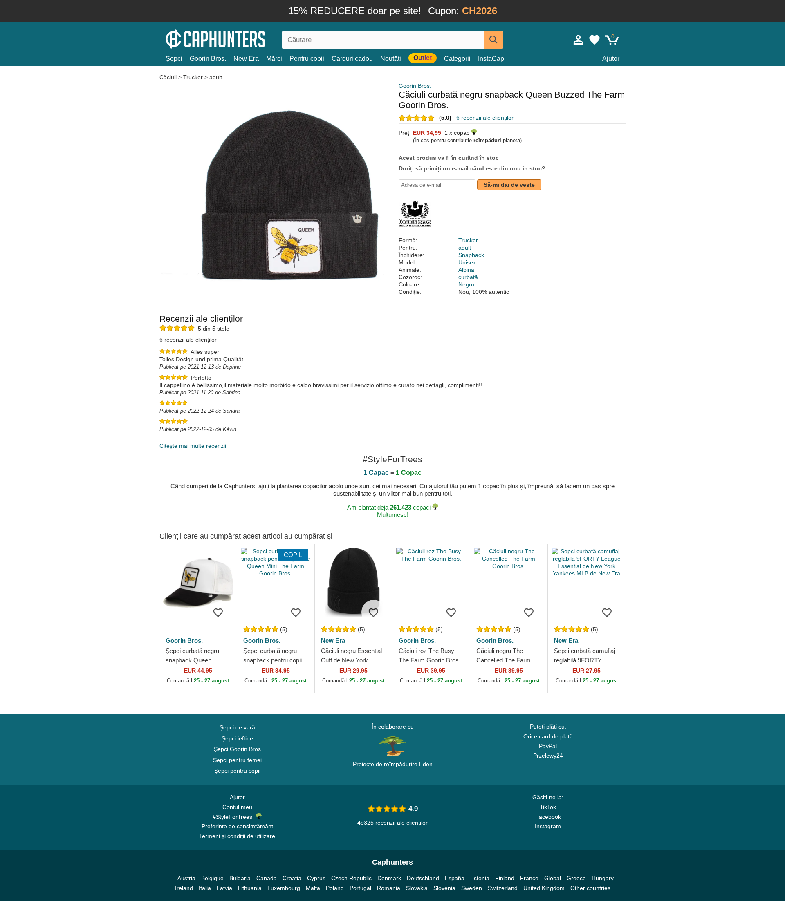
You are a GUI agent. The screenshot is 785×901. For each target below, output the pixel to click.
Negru (466, 284)
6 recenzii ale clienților (485, 117)
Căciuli (168, 77)
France (529, 878)
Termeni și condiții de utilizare (237, 836)
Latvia (224, 888)
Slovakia (417, 888)
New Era (246, 58)
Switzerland (503, 888)
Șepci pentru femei (237, 760)
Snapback (471, 255)
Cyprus (316, 878)
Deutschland (423, 878)
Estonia (479, 878)
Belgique (212, 878)
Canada (266, 878)
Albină (466, 269)
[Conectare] (578, 39)
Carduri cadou (352, 58)
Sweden (471, 888)
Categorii (457, 58)
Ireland (184, 888)
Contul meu (237, 807)
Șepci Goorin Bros (237, 749)
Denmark (389, 878)
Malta (313, 888)
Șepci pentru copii (237, 770)
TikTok (548, 807)
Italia (205, 888)
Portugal (360, 888)
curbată (468, 277)
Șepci (174, 58)
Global (552, 878)
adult (215, 77)
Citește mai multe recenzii (192, 446)
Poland (335, 888)
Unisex (467, 262)
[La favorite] (218, 612)
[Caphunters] (237, 38)
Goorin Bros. (208, 58)
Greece (576, 878)
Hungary (603, 878)
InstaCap (491, 58)
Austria (186, 878)
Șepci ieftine (237, 738)
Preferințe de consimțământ (237, 826)
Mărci (274, 58)
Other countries (590, 888)
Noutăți (390, 58)
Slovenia (444, 888)
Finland (504, 878)
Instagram (548, 826)
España (454, 878)
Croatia (292, 878)
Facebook (548, 817)
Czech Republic (351, 878)
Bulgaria (240, 878)
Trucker (193, 77)
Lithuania (250, 888)
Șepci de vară (237, 727)
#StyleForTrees (234, 817)
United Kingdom (544, 888)
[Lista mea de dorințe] (594, 39)
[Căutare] (493, 40)
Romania (388, 888)
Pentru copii (306, 58)
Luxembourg (283, 888)
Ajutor (610, 58)
